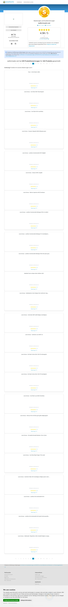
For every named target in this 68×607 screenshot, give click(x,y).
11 (43, 63)
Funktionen (19, 2)
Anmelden (6, 576)
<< (15, 63)
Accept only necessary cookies (11, 600)
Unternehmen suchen (28, 2)
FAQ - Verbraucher (7, 580)
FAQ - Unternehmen (38, 579)
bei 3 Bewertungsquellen (44, 38)
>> (52, 63)
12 (46, 63)
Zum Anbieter (13, 30)
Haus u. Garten (41, 25)
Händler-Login (37, 574)
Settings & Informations (26, 600)
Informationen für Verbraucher (10, 579)
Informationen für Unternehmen (41, 577)
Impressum (5, 603)
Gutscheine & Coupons (8, 574)
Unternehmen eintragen (39, 576)
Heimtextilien (48, 25)
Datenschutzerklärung (12, 603)
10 (40, 63)
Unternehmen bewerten (13, 27)
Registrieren (6, 577)
